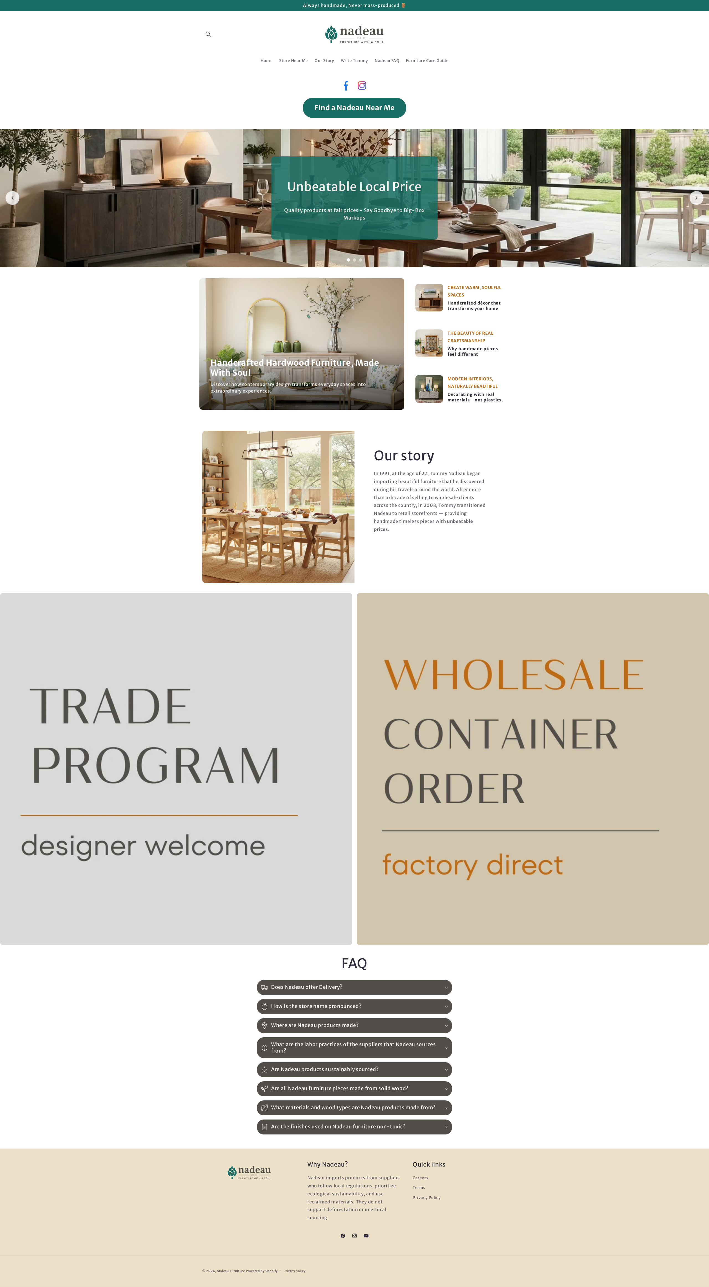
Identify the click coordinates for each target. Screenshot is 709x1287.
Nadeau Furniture (231, 1271)
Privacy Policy (427, 1197)
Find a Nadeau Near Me (354, 107)
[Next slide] (696, 198)
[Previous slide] (12, 198)
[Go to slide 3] (360, 260)
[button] (208, 34)
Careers (420, 1177)
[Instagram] (362, 87)
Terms (419, 1187)
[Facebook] (345, 87)
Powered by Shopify (262, 1271)
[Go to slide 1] (348, 260)
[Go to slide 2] (354, 260)
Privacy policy (295, 1271)
